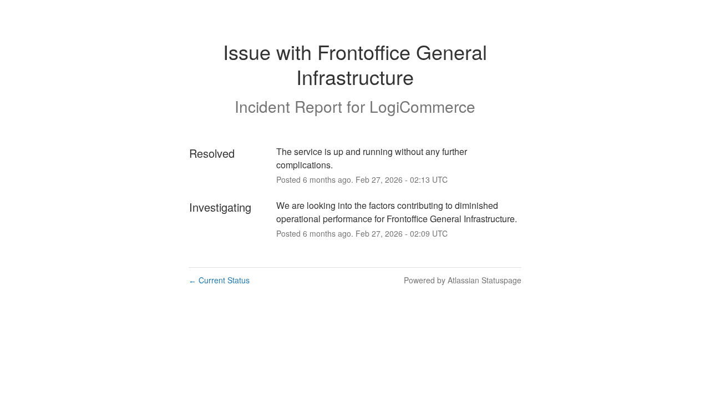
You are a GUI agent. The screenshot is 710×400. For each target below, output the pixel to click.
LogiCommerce (422, 106)
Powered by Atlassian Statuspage (462, 280)
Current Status (219, 280)
